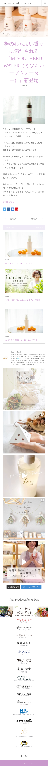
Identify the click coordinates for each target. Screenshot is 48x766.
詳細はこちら (8, 202)
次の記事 (34, 219)
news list (38, 228)
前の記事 (13, 219)
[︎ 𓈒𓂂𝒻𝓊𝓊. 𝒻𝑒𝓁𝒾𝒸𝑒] (24, 476)
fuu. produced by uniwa (16, 3)
